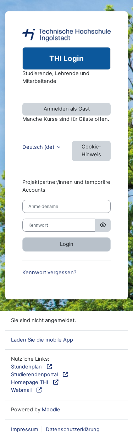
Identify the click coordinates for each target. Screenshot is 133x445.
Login (66, 244)
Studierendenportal (36, 374)
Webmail (22, 390)
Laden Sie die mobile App (42, 340)
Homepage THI (31, 382)
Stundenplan (28, 367)
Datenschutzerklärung (73, 429)
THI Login (66, 58)
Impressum (24, 429)
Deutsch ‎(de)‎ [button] (39, 147)
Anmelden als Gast (67, 109)
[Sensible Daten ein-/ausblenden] (103, 225)
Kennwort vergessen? (49, 272)
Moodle (51, 409)
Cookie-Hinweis (91, 150)
